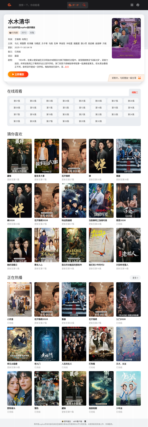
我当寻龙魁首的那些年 (72, 265)
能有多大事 (39, 176)
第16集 (131, 107)
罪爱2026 (121, 220)
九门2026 (121, 319)
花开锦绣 (66, 176)
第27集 (49, 121)
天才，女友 (121, 363)
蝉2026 (11, 220)
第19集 (49, 114)
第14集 (98, 107)
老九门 (37, 363)
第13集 (82, 107)
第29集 (82, 121)
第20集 (66, 114)
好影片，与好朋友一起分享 (124, 78)
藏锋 (9, 176)
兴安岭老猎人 (122, 265)
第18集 (33, 114)
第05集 (82, 101)
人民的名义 (67, 363)
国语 (17, 56)
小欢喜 (10, 319)
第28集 (66, 121)
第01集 (17, 101)
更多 (135, 277)
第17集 (17, 114)
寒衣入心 (38, 265)
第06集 (98, 101)
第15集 (115, 107)
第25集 (17, 121)
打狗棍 (92, 363)
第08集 (131, 101)
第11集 (50, 107)
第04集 (66, 101)
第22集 (98, 114)
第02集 (33, 101)
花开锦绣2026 (41, 220)
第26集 (33, 121)
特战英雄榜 (67, 220)
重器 (118, 176)
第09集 (17, 107)
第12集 (66, 107)
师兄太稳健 (12, 363)
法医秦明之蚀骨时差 (98, 220)
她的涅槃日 (12, 265)
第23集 (115, 114)
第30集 (98, 121)
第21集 (82, 114)
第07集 (115, 101)
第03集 (49, 101)
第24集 (131, 114)
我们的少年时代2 (96, 265)
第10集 (33, 107)
